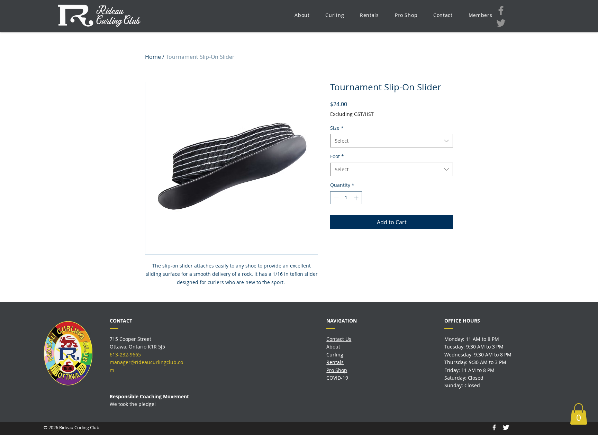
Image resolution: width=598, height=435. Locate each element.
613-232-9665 (125, 354)
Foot (337, 156)
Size (337, 128)
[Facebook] (501, 10)
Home (153, 57)
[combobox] (391, 140)
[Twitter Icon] (506, 427)
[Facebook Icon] (494, 427)
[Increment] (356, 198)
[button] (302, 15)
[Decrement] (335, 198)
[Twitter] (501, 23)
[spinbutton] (346, 198)
